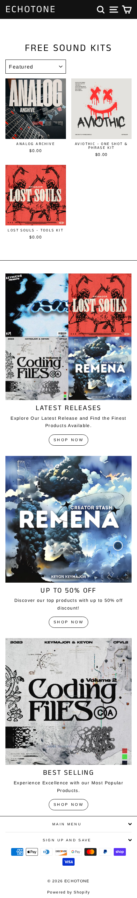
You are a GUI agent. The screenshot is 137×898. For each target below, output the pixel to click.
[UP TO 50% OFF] (68, 519)
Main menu (67, 824)
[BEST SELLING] (68, 701)
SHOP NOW (69, 440)
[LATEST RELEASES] (68, 336)
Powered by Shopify (68, 892)
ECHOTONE (30, 9)
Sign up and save (67, 840)
